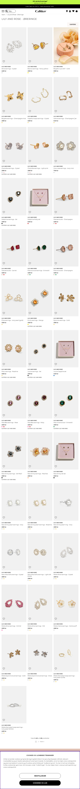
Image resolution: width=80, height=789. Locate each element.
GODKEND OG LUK (40, 783)
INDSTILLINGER (40, 776)
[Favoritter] (74, 11)
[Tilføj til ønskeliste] (4, 61)
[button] (70, 11)
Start (3, 14)
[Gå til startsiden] (40, 11)
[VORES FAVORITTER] (73, 24)
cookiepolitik (11, 767)
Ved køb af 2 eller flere (40, 3)
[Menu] (3, 11)
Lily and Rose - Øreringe (15, 14)
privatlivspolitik (68, 765)
